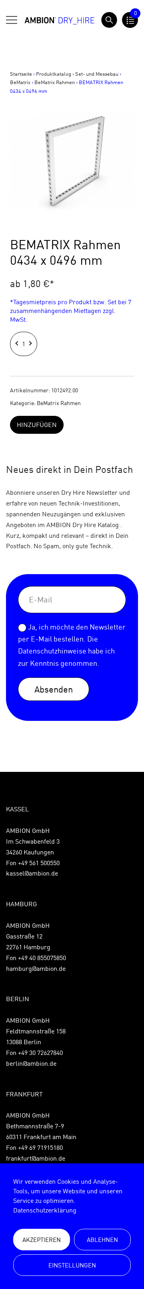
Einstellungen (72, 1265)
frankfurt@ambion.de (35, 1158)
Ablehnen (102, 1240)
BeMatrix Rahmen (54, 82)
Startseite (21, 74)
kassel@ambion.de (32, 873)
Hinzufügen (37, 425)
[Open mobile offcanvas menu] (11, 20)
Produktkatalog (53, 74)
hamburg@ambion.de (36, 968)
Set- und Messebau (96, 74)
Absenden (53, 689)
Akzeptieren (41, 1240)
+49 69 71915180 (40, 1147)
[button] (17, 344)
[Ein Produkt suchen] (109, 20)
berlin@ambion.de (31, 1063)
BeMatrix (20, 82)
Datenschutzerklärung (44, 1210)
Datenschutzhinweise (52, 650)
